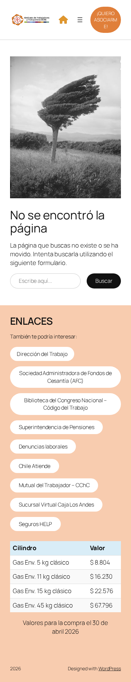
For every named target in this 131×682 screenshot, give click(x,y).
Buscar (103, 280)
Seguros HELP (35, 524)
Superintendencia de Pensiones (56, 427)
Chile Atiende (35, 466)
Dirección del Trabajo (42, 354)
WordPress (109, 668)
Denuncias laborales (43, 446)
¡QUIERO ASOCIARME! (105, 20)
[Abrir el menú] (80, 20)
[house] (63, 19)
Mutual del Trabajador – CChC (54, 485)
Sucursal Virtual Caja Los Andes (56, 504)
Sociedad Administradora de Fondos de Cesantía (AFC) (65, 376)
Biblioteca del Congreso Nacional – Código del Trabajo (65, 404)
